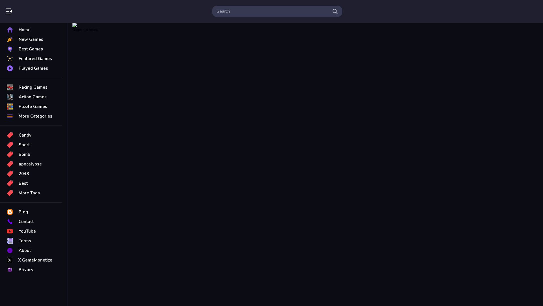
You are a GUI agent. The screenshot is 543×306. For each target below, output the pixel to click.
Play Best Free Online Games (36, 11)
